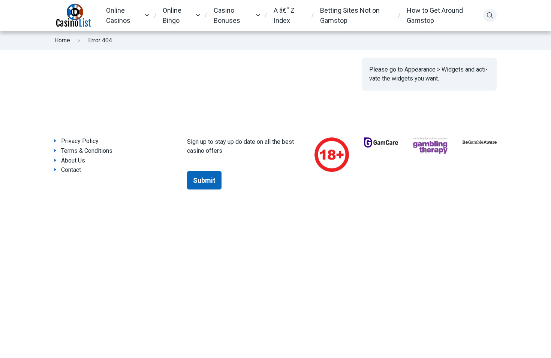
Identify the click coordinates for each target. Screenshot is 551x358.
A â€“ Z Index (284, 15)
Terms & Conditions (86, 150)
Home (62, 40)
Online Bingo (172, 15)
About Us (73, 160)
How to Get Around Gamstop (435, 15)
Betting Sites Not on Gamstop (350, 15)
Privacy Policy (80, 141)
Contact (71, 169)
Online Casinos (118, 15)
